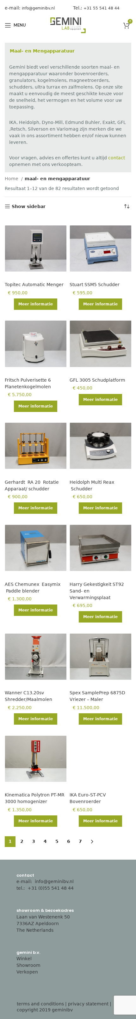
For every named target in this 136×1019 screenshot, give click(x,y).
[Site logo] (68, 25)
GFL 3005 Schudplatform (97, 380)
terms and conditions (40, 1003)
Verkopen (27, 971)
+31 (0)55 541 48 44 (51, 888)
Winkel (24, 958)
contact (116, 157)
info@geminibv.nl (54, 881)
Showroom (28, 965)
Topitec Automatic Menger (34, 284)
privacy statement (88, 1003)
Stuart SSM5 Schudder (95, 284)
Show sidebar (29, 206)
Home (12, 178)
